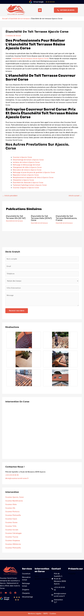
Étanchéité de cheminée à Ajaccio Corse (28, 183)
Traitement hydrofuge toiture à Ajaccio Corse (30, 185)
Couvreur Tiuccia (11, 537)
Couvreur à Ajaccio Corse (22, 157)
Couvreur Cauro (11, 519)
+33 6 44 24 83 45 (11, 475)
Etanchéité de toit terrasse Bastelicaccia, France (66, 218)
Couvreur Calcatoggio (13, 533)
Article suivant (75, 196)
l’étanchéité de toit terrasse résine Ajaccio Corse (30, 59)
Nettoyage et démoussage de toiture (26, 165)
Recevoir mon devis (16, 311)
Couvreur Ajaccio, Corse (14, 497)
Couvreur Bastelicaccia (14, 501)
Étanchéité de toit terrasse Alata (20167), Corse (41, 218)
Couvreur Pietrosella (13, 515)
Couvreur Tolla (10, 526)
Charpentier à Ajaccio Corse (23, 180)
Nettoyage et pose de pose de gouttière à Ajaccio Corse (34, 172)
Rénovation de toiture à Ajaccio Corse (27, 170)
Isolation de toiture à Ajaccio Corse (26, 162)
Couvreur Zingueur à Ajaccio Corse (26, 188)
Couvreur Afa (10, 508)
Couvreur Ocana (11, 522)
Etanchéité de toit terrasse (14, 221)
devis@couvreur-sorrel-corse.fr (16, 478)
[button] (40, 10)
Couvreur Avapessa (12, 541)
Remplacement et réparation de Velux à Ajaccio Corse (33, 177)
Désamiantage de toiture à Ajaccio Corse (28, 160)
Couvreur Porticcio (12, 512)
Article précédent (9, 196)
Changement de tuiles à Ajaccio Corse (27, 167)
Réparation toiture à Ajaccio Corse (26, 175)
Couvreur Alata (11, 504)
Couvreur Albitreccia (13, 544)
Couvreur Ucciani (11, 530)
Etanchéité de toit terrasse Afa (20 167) (15, 217)
